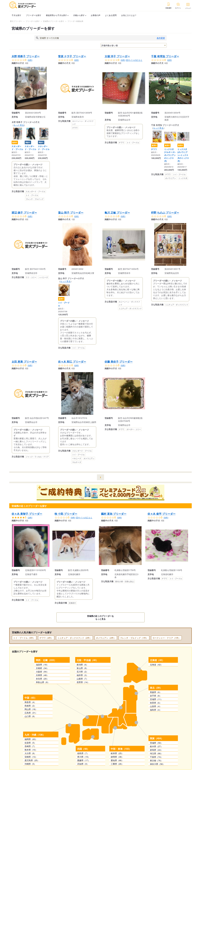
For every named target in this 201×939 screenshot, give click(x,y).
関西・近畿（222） (46, 660)
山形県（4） (155, 706)
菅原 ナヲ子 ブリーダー (72, 56)
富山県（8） (82, 668)
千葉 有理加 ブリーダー (165, 56)
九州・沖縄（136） (35, 734)
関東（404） (156, 738)
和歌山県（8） (42, 682)
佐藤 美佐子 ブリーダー (119, 361)
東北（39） (156, 687)
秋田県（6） (155, 702)
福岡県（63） (31, 739)
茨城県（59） (156, 742)
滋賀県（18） (42, 664)
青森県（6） (155, 692)
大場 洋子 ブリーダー (117, 56)
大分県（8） (30, 753)
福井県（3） (82, 675)
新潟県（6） (82, 664)
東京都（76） (156, 760)
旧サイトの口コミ (134, 60)
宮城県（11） (156, 699)
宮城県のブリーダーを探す (53, 21)
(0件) (30, 60)
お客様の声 (95, 15)
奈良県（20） (42, 678)
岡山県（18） (31, 709)
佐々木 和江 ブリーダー (72, 361)
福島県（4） (155, 709)
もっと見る (19, 125)
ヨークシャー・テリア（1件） (166, 637)
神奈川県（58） (157, 763)
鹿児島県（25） (32, 760)
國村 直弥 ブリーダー (113, 514)
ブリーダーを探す (33, 15)
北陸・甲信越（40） (87, 660)
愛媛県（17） (83, 760)
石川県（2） (82, 671)
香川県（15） (83, 756)
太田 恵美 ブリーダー (24, 361)
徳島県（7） (83, 753)
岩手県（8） (155, 695)
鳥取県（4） (30, 702)
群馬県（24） (156, 749)
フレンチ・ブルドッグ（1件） (134, 637)
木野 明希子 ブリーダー (26, 56)
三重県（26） (117, 763)
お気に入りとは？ (129, 15)
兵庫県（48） (42, 675)
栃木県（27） (156, 746)
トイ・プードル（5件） (24, 637)
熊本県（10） (31, 749)
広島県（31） (31, 712)
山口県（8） (30, 716)
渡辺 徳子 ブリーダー (24, 212)
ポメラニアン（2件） (106, 637)
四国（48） (83, 748)
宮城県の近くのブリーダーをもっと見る (100, 617)
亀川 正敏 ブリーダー (117, 212)
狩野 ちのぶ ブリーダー (165, 212)
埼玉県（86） (156, 753)
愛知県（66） (117, 760)
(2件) (30, 517)
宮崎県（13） (31, 756)
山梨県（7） (82, 678)
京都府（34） (42, 668)
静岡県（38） (117, 756)
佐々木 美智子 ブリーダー (27, 514)
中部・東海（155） (121, 748)
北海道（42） (157, 660)
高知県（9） (83, 763)
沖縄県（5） (30, 763)
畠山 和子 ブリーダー (70, 212)
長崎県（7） (30, 746)
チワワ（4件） (46, 637)
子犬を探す (16, 15)
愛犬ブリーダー (16, 21)
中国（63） (31, 697)
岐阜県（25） (117, 753)
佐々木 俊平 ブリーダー (162, 514)
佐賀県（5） (30, 742)
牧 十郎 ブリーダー (66, 514)
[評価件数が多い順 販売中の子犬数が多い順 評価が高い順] (133, 45)
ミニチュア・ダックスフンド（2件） (74, 637)
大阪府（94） (42, 671)
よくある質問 (111, 15)
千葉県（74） (156, 756)
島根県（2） (30, 705)
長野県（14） (83, 682)
